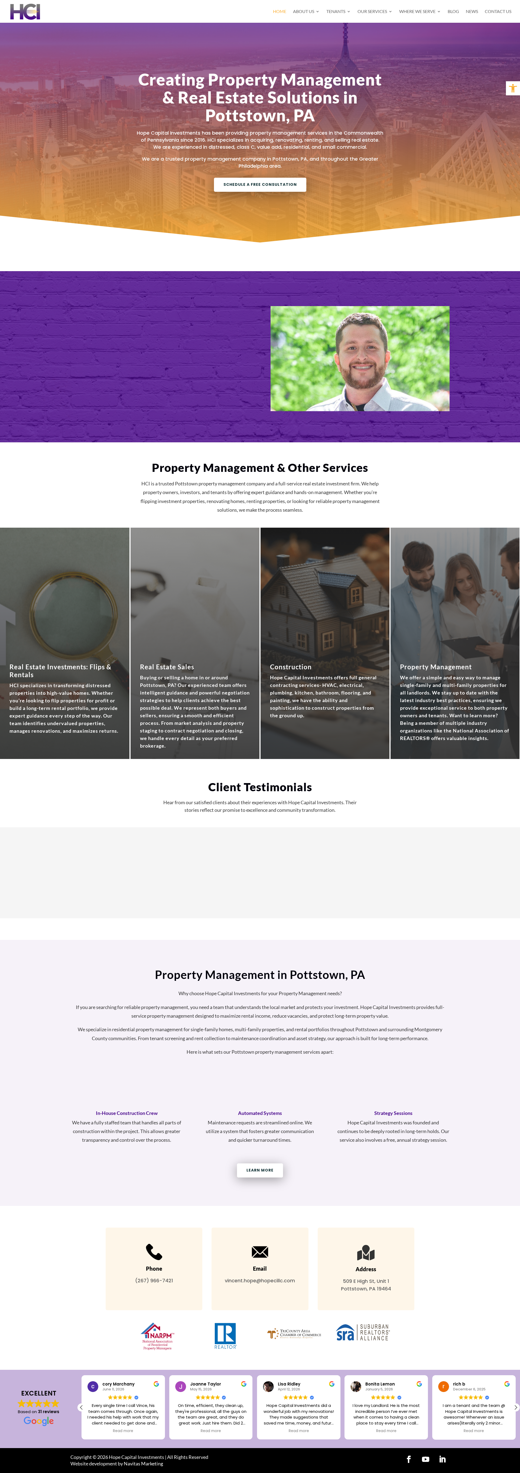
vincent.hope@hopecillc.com (260, 1280)
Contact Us (498, 11)
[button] (516, 1407)
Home (279, 11)
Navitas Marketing (143, 1463)
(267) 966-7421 (154, 1280)
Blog (453, 11)
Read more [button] (123, 1431)
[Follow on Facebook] (408, 1459)
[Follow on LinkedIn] (442, 1459)
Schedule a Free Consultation (260, 184)
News (472, 11)
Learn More (260, 1170)
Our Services (372, 11)
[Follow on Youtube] (425, 1459)
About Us (303, 11)
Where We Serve (417, 11)
